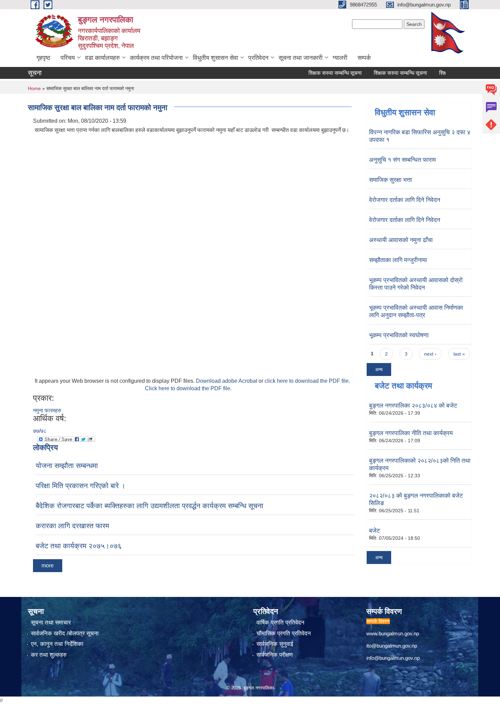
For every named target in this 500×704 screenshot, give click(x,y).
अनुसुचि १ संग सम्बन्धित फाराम (402, 159)
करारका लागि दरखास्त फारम (72, 526)
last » (459, 354)
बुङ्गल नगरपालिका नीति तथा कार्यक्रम (411, 433)
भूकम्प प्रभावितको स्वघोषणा (399, 335)
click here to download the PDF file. (307, 381)
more (47, 565)
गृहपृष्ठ (43, 57)
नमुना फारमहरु (47, 410)
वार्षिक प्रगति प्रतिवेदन (280, 622)
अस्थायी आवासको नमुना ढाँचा (401, 240)
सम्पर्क (364, 57)
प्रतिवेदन (258, 57)
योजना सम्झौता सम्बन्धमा (67, 465)
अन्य (379, 369)
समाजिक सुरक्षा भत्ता (390, 179)
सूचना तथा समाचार (51, 622)
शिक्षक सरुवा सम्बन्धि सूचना (324, 73)
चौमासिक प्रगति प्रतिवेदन (283, 633)
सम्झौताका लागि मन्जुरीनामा (398, 260)
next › (430, 354)
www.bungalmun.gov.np (392, 633)
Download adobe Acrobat (227, 381)
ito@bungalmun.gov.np (391, 646)
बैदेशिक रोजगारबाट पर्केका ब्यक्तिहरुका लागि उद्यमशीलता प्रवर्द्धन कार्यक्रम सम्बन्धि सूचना (149, 506)
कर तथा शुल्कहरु (49, 655)
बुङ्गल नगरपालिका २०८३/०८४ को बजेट (413, 405)
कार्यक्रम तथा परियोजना (156, 57)
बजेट (374, 530)
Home (34, 88)
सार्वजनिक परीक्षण (274, 655)
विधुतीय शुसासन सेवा (215, 57)
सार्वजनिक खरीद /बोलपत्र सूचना (65, 633)
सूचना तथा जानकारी (300, 57)
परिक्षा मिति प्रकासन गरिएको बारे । (81, 486)
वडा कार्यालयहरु (102, 57)
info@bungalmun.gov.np (393, 658)
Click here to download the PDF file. (188, 388)
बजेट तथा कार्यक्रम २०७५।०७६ (79, 546)
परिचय (68, 57)
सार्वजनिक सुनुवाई (274, 644)
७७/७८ (40, 431)
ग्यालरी (340, 57)
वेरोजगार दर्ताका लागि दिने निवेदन (404, 199)
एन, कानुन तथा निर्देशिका (57, 644)
